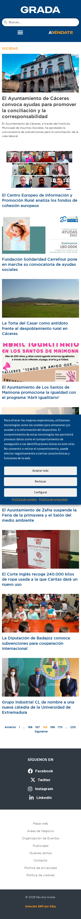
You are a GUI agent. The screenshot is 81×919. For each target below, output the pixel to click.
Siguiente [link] (41, 731)
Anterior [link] (10, 727)
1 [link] (19, 727)
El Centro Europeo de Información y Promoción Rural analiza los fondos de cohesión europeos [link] (39, 200)
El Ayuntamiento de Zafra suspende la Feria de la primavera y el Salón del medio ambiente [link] (39, 515)
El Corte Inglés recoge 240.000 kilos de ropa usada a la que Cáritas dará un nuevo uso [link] (39, 579)
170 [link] (60, 727)
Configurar (40, 492)
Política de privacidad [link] (53, 499)
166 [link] (30, 727)
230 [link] (73, 727)
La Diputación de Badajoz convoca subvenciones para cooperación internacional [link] (36, 643)
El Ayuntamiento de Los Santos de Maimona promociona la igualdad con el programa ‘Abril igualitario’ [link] (39, 392)
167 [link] (37, 727)
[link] (40, 9)
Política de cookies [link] (24, 499)
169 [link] (52, 727)
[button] (20, 32)
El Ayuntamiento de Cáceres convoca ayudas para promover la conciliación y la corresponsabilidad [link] (39, 107)
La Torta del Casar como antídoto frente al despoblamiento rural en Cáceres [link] (35, 328)
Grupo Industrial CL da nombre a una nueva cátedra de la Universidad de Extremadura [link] (38, 707)
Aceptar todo (40, 470)
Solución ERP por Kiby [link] (40, 906)
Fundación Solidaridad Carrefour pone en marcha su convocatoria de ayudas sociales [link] (39, 264)
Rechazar (40, 481)
